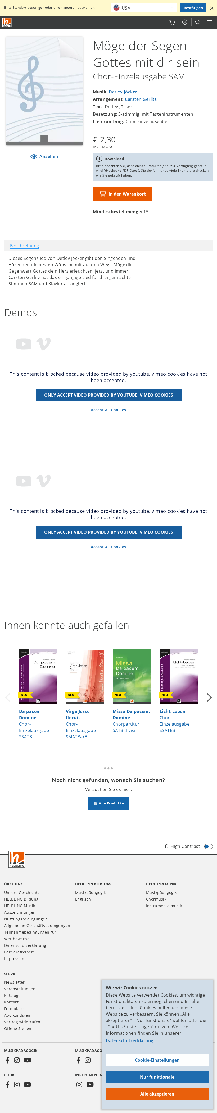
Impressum (14, 958)
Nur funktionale (157, 1077)
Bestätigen (193, 7)
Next (208, 694)
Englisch (83, 899)
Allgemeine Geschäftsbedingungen (37, 925)
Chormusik (156, 899)
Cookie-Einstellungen (157, 1060)
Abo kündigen (17, 1015)
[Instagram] (16, 1060)
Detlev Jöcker (123, 92)
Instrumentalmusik (164, 905)
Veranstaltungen (19, 988)
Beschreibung (24, 245)
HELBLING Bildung (21, 899)
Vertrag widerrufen (22, 1021)
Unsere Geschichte (22, 892)
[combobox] (144, 7)
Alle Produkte (111, 803)
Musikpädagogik (90, 892)
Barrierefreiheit (19, 951)
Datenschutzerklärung (129, 1040)
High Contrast (185, 846)
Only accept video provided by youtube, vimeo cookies (108, 395)
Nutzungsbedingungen (26, 918)
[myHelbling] (184, 22)
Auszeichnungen (20, 912)
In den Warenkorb (127, 194)
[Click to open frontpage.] (7, 22)
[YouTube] (27, 1060)
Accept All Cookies (108, 409)
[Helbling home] (16, 859)
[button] (212, 8)
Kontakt (11, 1002)
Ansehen (48, 156)
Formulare (14, 1008)
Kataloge (12, 995)
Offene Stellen (17, 1028)
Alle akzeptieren (157, 1094)
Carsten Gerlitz (141, 99)
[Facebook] (7, 1060)
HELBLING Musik (19, 905)
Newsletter (14, 982)
